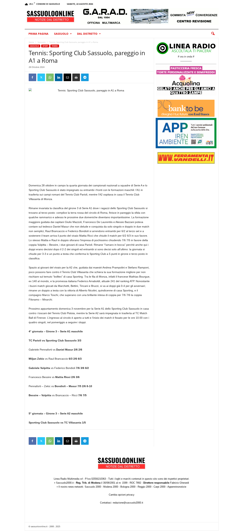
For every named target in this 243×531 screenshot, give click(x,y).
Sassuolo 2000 (93, 486)
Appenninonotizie (176, 486)
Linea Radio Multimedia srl (68, 478)
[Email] (67, 77)
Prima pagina (38, 33)
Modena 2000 (110, 486)
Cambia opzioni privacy (121, 494)
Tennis (55, 46)
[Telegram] (85, 77)
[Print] (76, 77)
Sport (45, 46)
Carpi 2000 (159, 486)
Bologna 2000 (127, 486)
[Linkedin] (58, 77)
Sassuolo (61, 33)
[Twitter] (41, 77)
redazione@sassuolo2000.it (128, 502)
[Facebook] (32, 77)
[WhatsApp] (50, 77)
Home (31, 42)
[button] (213, 34)
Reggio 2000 (144, 486)
